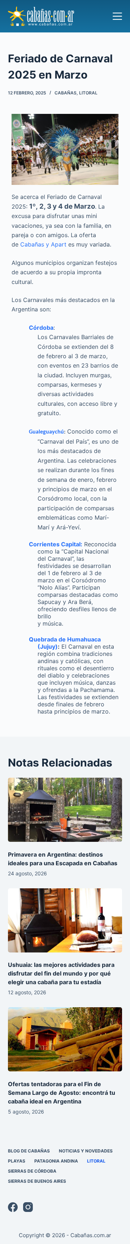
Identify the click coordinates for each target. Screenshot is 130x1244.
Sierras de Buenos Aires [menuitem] (37, 1181)
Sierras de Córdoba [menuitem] (32, 1171)
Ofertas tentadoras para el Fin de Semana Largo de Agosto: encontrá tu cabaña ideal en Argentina (61, 1092)
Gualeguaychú (46, 432)
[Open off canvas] (117, 16)
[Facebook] (13, 1207)
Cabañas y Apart (43, 244)
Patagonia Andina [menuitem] (56, 1161)
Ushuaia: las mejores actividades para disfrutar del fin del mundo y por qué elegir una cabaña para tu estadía (61, 973)
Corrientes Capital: (55, 544)
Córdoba (41, 327)
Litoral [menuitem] (96, 1161)
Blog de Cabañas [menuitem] (29, 1151)
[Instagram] (28, 1207)
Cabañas (66, 92)
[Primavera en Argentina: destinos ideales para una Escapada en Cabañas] (65, 810)
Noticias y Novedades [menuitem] (86, 1151)
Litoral (88, 92)
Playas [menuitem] (16, 1161)
